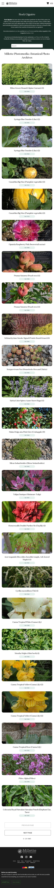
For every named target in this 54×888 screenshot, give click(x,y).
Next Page (27, 833)
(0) (51, 4)
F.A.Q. (27, 862)
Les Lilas (17, 31)
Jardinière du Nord (40, 39)
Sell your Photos (21, 862)
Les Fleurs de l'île (39, 37)
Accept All (5, 882)
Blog (22, 861)
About (18, 861)
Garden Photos (36, 861)
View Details (16, 882)
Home (14, 861)
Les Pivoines (30, 31)
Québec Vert (30, 33)
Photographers (28, 861)
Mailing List (32, 862)
